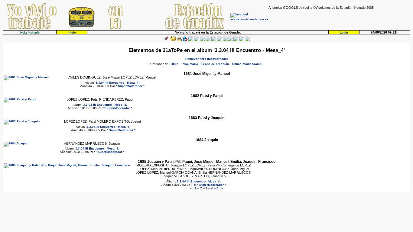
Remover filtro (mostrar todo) (206, 58)
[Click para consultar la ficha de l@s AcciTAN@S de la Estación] (185, 40)
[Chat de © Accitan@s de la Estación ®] (230, 40)
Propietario (190, 64)
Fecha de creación (215, 64)
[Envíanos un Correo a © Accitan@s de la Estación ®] (235, 40)
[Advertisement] (339, 18)
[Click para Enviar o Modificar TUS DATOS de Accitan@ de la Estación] (166, 40)
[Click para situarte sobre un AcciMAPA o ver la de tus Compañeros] (190, 40)
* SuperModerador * (130, 86)
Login (344, 32)
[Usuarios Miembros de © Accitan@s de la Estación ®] (219, 40)
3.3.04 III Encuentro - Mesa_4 (117, 82)
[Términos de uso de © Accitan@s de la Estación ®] (241, 40)
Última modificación (247, 64)
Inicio (72, 32)
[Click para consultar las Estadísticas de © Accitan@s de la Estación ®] (202, 40)
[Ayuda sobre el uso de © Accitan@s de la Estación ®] (225, 40)
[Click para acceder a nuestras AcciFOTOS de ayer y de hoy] (172, 40)
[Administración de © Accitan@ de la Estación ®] (247, 40)
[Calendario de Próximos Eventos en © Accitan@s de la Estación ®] (213, 40)
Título (174, 64)
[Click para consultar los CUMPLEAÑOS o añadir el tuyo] (179, 40)
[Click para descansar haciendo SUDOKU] (196, 40)
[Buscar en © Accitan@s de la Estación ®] (208, 40)
